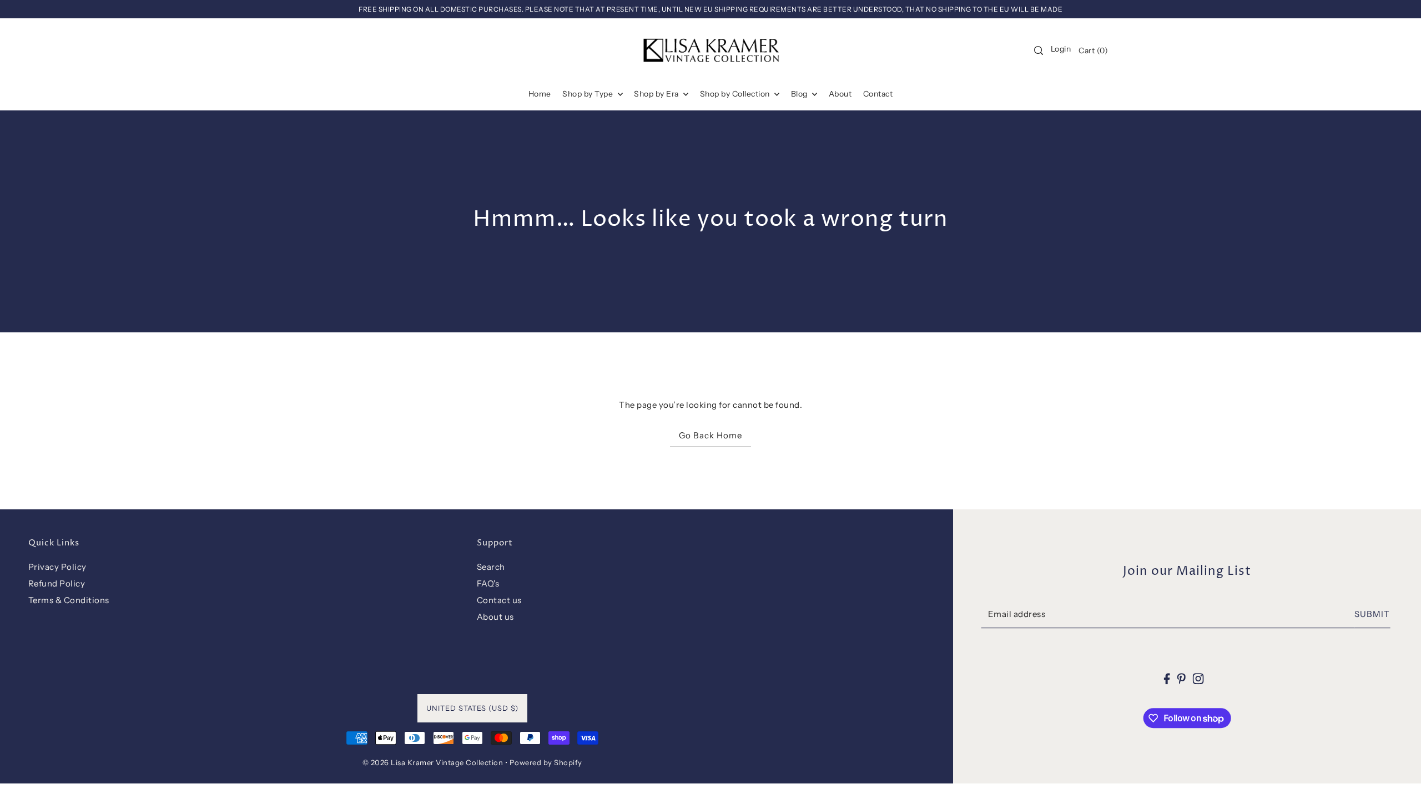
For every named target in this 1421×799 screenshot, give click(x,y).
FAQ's (488, 583)
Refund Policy (56, 583)
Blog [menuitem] (800, 94)
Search (491, 567)
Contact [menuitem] (878, 94)
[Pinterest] (1181, 678)
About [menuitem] (840, 94)
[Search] (1038, 50)
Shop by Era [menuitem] (657, 94)
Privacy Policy (57, 567)
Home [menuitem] (539, 94)
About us (495, 616)
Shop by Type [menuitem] (588, 94)
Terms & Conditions (68, 600)
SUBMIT (1372, 614)
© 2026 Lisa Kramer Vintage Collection (432, 762)
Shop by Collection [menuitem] (736, 94)
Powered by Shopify (546, 762)
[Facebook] (1167, 678)
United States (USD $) (472, 708)
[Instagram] (1197, 678)
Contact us (499, 600)
